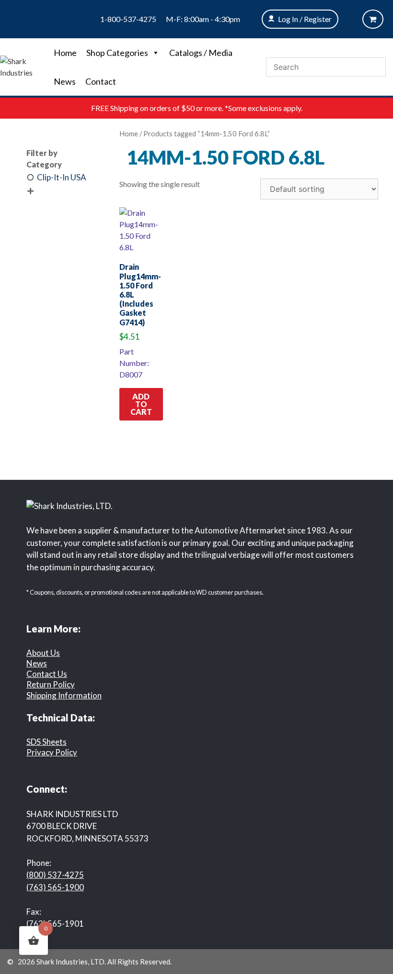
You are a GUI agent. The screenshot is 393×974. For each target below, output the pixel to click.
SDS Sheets (46, 742)
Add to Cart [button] (141, 404)
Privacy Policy (51, 752)
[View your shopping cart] (372, 19)
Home (65, 52)
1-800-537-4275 (128, 18)
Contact (100, 81)
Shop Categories (117, 52)
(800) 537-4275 (55, 875)
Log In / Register (305, 18)
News (65, 81)
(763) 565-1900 (55, 887)
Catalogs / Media (200, 52)
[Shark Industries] (24, 65)
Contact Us (46, 674)
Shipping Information (64, 695)
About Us (43, 653)
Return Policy (50, 684)
